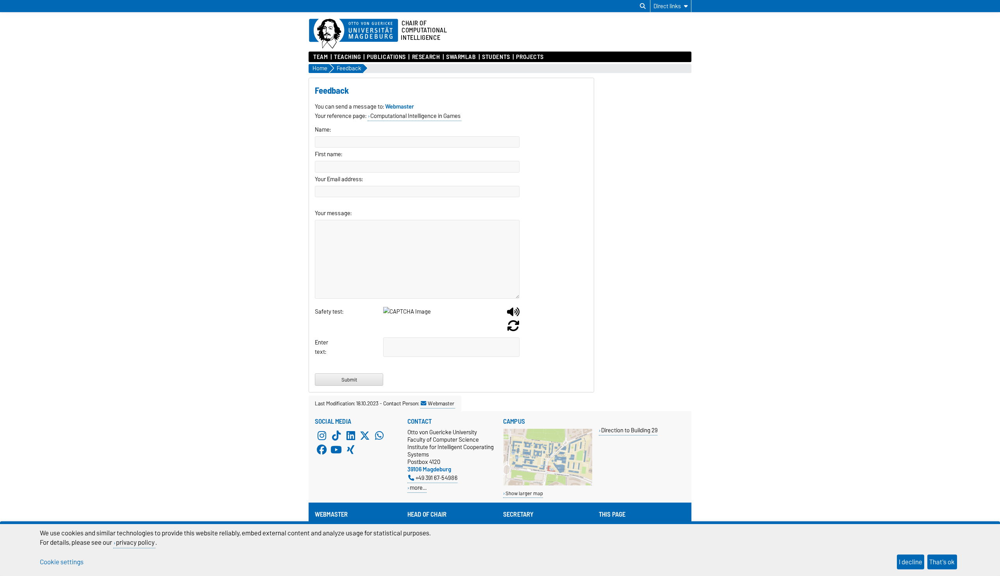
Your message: (333, 213)
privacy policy (135, 542)
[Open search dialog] (643, 6)
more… (418, 487)
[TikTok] (336, 435)
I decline (910, 561)
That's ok (942, 561)
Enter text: (321, 347)
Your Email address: (339, 179)
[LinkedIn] (351, 435)
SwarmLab (461, 57)
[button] (513, 314)
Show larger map (524, 493)
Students (496, 57)
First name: (328, 154)
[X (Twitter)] (365, 435)
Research (426, 57)
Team (320, 57)
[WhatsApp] (379, 435)
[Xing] (351, 449)
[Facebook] (322, 449)
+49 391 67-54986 (436, 478)
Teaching (347, 57)
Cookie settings (62, 561)
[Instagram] (322, 435)
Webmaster (441, 403)
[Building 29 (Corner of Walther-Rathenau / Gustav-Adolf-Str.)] (548, 484)
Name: (323, 129)
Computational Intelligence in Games (415, 116)
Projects (529, 57)
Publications (386, 57)
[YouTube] (336, 449)
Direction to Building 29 (629, 430)
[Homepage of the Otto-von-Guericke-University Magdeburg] (353, 34)
